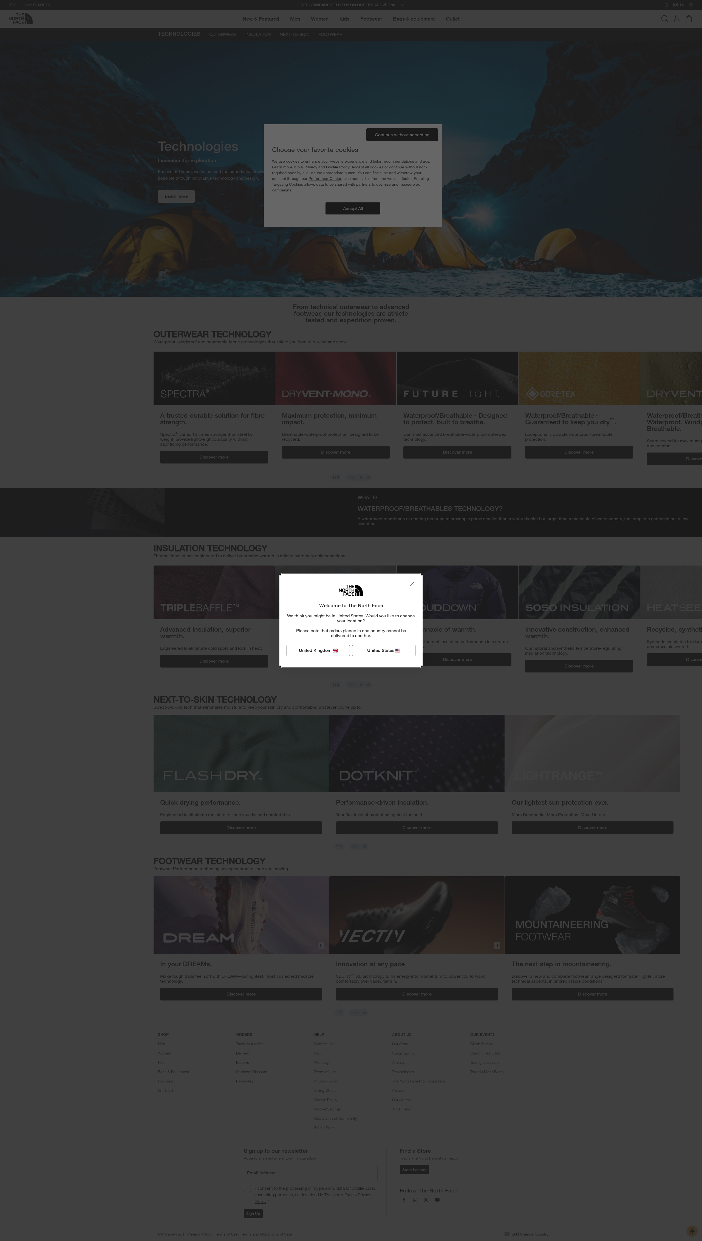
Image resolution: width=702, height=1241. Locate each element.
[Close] (412, 583)
